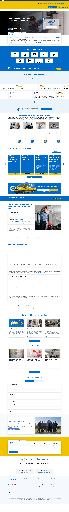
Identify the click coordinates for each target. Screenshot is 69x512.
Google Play (48, 472)
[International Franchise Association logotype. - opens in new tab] (9, 492)
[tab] (63, 3)
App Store (41, 472)
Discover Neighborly (24, 472)
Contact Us (39, 486)
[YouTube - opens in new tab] (15, 484)
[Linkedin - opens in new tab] (14, 484)
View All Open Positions (13, 429)
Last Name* (18, 443)
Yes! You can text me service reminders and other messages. (18, 39)
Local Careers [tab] (41, 3)
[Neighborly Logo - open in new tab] (2, 0)
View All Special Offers (56, 151)
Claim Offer (14, 173)
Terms (36, 42)
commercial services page (37, 272)
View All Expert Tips (34, 371)
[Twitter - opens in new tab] (10, 484)
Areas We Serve (53, 489)
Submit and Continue (57, 37)
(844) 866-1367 (46, 191)
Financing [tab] (45, 3)
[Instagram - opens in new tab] (12, 484)
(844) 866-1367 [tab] (63, 7)
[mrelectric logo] (14, 479)
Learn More (59, 68)
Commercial (21, 32)
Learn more (11, 141)
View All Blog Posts (34, 341)
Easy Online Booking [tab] (53, 7)
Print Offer (10, 168)
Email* (26, 443)
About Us (38, 482)
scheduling (33, 117)
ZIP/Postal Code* (55, 443)
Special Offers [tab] (51, 3)
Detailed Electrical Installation (39, 131)
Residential (12, 32)
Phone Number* (36, 443)
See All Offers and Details (51, 26)
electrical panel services (12, 280)
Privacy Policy (39, 42)
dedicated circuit (17, 221)
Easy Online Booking (47, 109)
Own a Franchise (40, 484)
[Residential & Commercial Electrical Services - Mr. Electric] (4, 3)
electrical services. (56, 265)
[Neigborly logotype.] (42, 460)
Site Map (52, 486)
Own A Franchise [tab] (56, 3)
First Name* (10, 443)
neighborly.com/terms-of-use (40, 166)
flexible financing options (53, 298)
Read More (11, 336)
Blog (51, 482)
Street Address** (45, 443)
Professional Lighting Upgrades (52, 131)
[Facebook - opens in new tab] (8, 484)
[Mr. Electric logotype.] (27, 459)
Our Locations (53, 484)
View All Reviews (34, 78)
